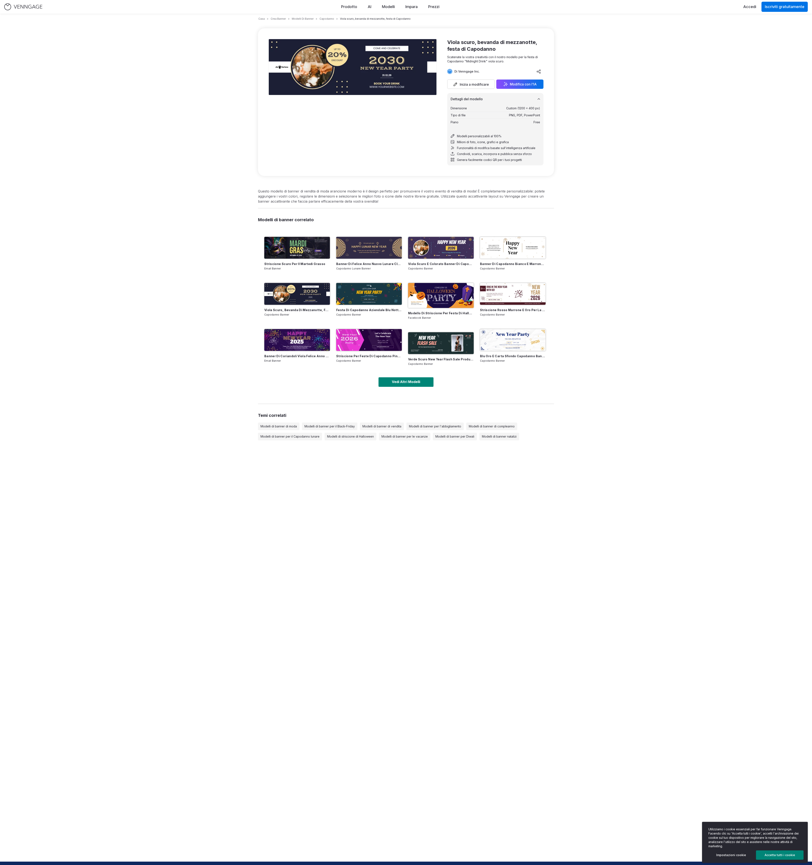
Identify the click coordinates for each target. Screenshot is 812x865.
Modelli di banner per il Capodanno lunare (290, 436)
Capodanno (327, 18)
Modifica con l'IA (523, 84)
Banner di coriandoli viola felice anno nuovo (297, 356)
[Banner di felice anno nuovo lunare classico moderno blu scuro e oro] (369, 248)
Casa (261, 18)
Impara (411, 6)
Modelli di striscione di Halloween (350, 436)
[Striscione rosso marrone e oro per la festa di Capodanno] (513, 294)
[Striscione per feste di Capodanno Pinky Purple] (369, 340)
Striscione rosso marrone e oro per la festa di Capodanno (513, 310)
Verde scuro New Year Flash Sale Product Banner (441, 359)
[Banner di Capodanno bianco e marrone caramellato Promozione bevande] (513, 248)
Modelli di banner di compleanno (492, 426)
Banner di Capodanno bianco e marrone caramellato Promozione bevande (513, 264)
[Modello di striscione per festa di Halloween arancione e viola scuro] (441, 295)
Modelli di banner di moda (279, 426)
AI (369, 6)
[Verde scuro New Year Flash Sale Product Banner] (441, 343)
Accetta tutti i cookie (780, 855)
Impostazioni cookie (731, 855)
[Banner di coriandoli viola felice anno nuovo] (297, 340)
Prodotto (349, 6)
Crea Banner (278, 18)
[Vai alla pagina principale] (23, 6)
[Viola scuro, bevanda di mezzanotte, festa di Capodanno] (297, 294)
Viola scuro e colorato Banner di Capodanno (441, 264)
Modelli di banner (303, 18)
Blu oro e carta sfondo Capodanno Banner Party (513, 356)
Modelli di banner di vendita (381, 426)
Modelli (388, 6)
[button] (471, 84)
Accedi (749, 6)
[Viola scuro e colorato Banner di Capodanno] (441, 248)
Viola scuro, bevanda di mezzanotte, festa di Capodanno (297, 310)
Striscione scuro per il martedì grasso (294, 264)
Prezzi (433, 6)
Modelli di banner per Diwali (454, 436)
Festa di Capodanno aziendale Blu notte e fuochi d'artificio (369, 310)
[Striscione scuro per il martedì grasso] (297, 248)
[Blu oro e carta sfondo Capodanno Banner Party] (513, 340)
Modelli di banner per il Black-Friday (329, 426)
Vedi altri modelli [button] (406, 382)
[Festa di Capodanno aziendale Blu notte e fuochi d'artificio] (369, 294)
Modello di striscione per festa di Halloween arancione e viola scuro (441, 313)
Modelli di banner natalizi (499, 436)
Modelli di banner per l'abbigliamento (435, 426)
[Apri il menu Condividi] (538, 71)
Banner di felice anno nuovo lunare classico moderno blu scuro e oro (369, 264)
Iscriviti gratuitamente (784, 6)
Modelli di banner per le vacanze (404, 436)
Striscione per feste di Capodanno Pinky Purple (369, 356)
